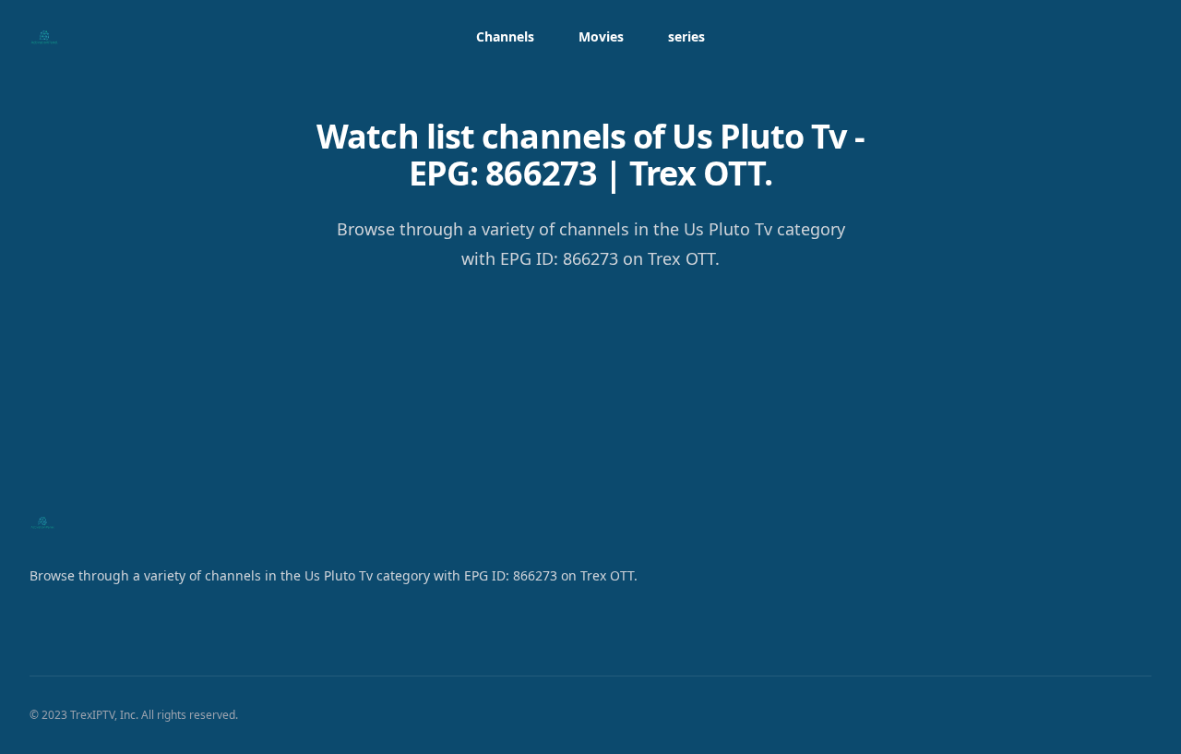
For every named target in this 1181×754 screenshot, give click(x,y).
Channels (505, 36)
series (686, 36)
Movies (601, 36)
